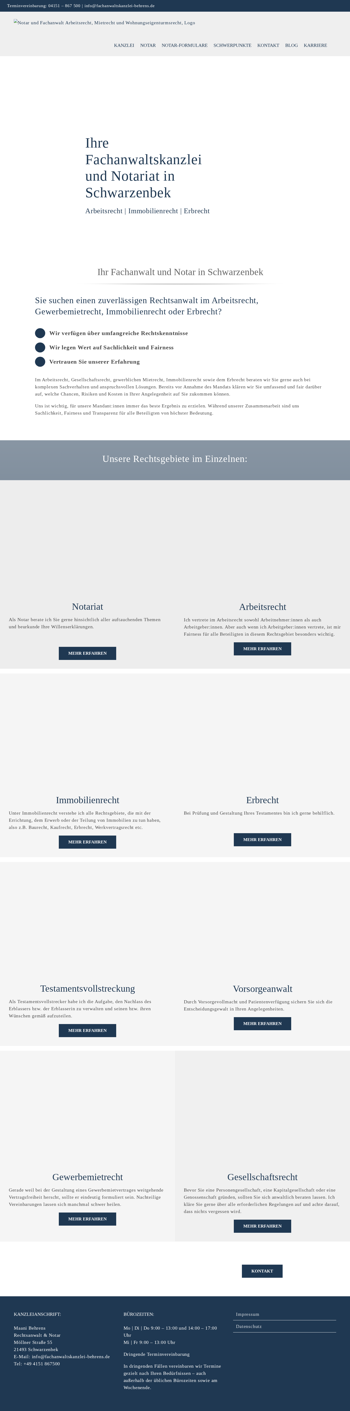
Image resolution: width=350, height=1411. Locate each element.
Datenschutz (249, 1326)
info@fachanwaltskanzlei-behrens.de (120, 5)
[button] (335, 45)
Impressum (247, 1314)
